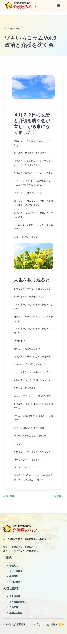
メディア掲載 (15, 612)
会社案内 (13, 565)
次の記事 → (58, 496)
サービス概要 (15, 571)
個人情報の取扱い (18, 601)
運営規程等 (14, 596)
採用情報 (13, 576)
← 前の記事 (8, 496)
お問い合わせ (15, 581)
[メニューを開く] (58, 5)
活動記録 (13, 607)
